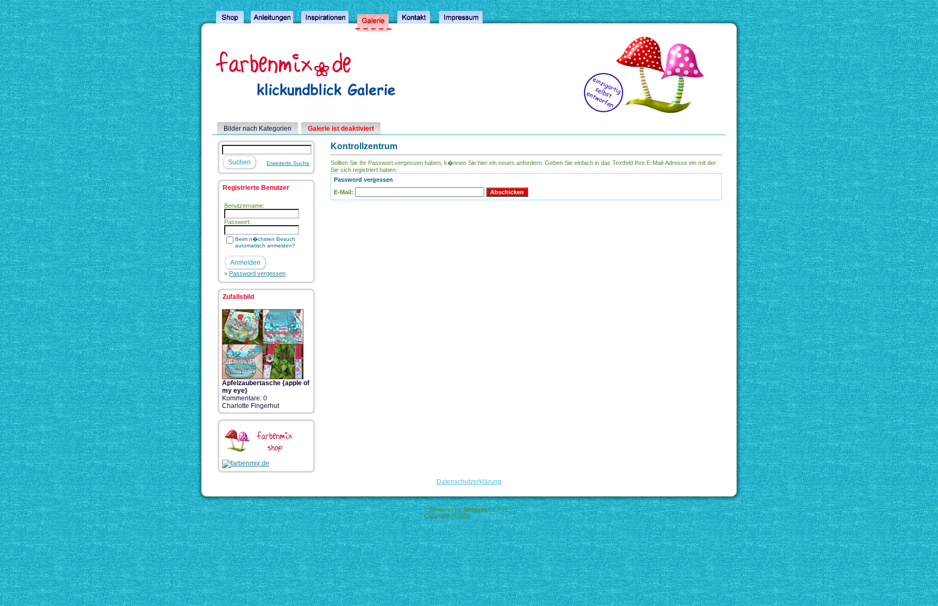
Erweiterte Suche (288, 163)
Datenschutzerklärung (469, 482)
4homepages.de (493, 516)
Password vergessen (257, 273)
